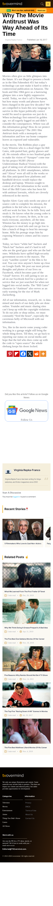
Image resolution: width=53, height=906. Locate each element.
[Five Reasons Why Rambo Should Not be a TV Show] (26, 700)
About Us (29, 858)
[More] (43, 395)
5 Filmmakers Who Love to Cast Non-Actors (23, 585)
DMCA (27, 850)
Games (5, 866)
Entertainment (8, 854)
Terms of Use (30, 854)
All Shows (6, 870)
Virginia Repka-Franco (13, 40)
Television (6, 846)
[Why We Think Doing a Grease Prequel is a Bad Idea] (26, 652)
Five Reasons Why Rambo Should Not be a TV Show (26, 717)
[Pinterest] (10, 395)
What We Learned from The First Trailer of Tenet (24, 633)
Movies (5, 850)
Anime (4, 858)
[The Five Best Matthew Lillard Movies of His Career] (26, 772)
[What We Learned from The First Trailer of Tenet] (26, 616)
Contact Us (29, 862)
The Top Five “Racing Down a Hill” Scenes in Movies (26, 753)
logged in (16, 538)
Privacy (28, 846)
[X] (30, 395)
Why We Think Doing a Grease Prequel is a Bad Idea (26, 669)
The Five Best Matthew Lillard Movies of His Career (25, 789)
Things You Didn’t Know (11, 862)
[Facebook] (23, 395)
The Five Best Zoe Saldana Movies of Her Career (24, 680)
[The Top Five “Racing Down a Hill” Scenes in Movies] (26, 736)
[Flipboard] (16, 395)
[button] (48, 4)
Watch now (41, 10)
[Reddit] (36, 395)
